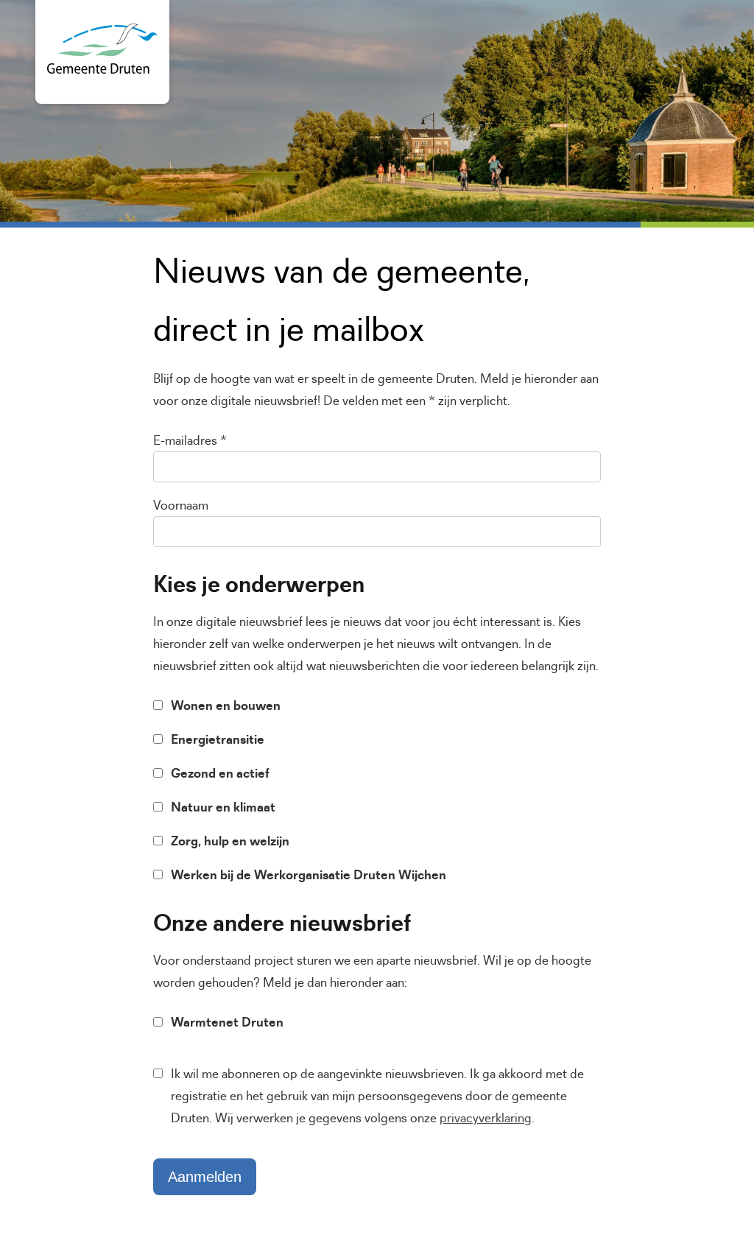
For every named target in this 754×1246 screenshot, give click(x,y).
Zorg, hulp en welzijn (230, 841)
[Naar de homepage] (102, 69)
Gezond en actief (220, 773)
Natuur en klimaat (223, 807)
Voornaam (180, 505)
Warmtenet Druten (227, 1022)
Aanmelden (205, 1177)
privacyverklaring (486, 1118)
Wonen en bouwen (226, 705)
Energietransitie (217, 739)
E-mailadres (190, 440)
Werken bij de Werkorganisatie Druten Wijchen (308, 875)
